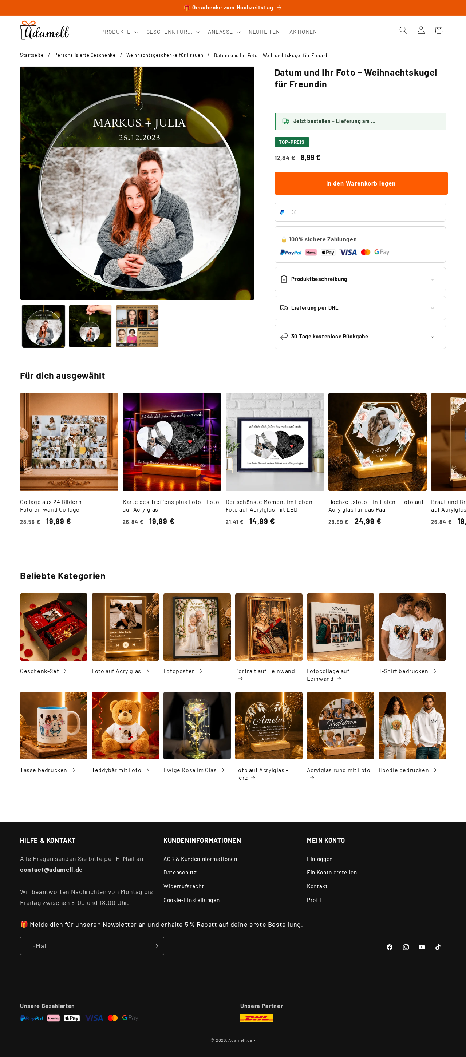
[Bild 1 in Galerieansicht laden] (43, 326)
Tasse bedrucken (43, 769)
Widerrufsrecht (183, 886)
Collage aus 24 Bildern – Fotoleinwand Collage (53, 505)
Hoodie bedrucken (404, 769)
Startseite (32, 55)
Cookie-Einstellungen (191, 900)
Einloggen (320, 858)
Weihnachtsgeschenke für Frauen (164, 55)
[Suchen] (403, 30)
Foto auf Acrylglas (116, 670)
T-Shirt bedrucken (404, 670)
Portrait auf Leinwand (265, 670)
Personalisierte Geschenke (85, 55)
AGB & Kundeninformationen (200, 858)
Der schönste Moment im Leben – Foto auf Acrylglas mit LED (271, 505)
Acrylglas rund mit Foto (339, 769)
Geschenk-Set (39, 670)
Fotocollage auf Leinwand (328, 674)
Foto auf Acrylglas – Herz (262, 773)
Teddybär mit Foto (116, 769)
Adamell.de (240, 1039)
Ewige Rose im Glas (190, 769)
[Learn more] (294, 212)
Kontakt (317, 886)
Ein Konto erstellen (332, 872)
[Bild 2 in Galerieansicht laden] (90, 326)
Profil (314, 900)
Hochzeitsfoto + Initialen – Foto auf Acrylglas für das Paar (376, 505)
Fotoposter (178, 670)
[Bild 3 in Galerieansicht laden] (137, 326)
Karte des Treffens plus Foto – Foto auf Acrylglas (171, 505)
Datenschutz (180, 872)
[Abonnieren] (155, 946)
